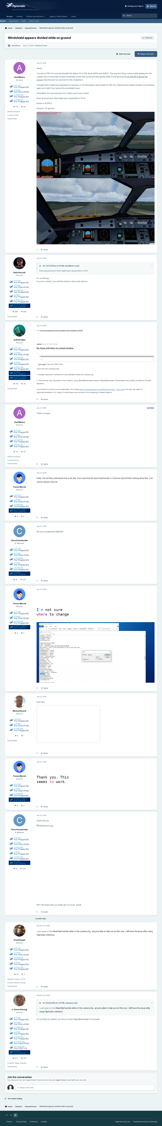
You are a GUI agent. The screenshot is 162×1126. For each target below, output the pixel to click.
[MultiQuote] (37, 250)
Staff (23, 21)
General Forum (41, 46)
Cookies (44, 1122)
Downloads (13, 21)
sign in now (60, 1080)
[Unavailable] (96, 113)
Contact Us (34, 1122)
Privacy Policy (21, 1122)
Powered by (145, 1122)
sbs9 (44, 364)
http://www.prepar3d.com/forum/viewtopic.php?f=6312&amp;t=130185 (61, 330)
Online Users (34, 21)
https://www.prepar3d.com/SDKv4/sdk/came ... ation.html (101, 389)
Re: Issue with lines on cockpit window (55, 348)
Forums (3, 21)
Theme (9, 1122)
